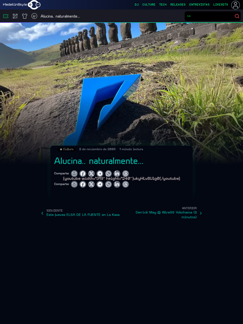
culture (148, 4)
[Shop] (25, 16)
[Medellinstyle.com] (22, 4)
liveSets (220, 4)
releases (178, 4)
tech (163, 4)
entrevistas (199, 4)
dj (137, 4)
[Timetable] (34, 16)
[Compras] (15, 16)
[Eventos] (6, 16)
